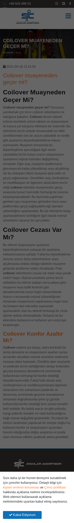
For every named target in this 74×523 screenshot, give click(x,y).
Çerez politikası (55, 487)
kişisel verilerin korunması (21, 487)
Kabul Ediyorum (24, 515)
